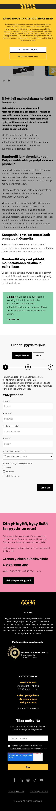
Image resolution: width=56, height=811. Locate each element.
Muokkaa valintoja (28, 56)
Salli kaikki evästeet (28, 49)
